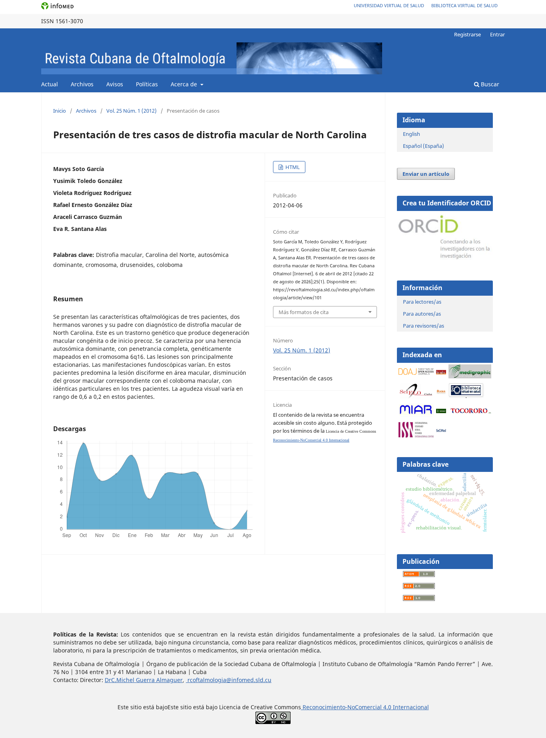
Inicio (59, 110)
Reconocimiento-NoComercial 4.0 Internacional (311, 440)
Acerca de (185, 84)
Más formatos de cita (304, 312)
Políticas (147, 84)
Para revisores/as (423, 325)
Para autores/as (422, 313)
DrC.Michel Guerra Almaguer (144, 680)
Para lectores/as (422, 301)
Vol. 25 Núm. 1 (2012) (131, 110)
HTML (292, 167)
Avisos (114, 84)
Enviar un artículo (426, 173)
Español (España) (423, 145)
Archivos (82, 84)
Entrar (497, 34)
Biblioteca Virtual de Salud (464, 5)
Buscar (489, 84)
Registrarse (467, 34)
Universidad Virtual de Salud (389, 5)
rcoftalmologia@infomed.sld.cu (228, 680)
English (411, 133)
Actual (49, 84)
